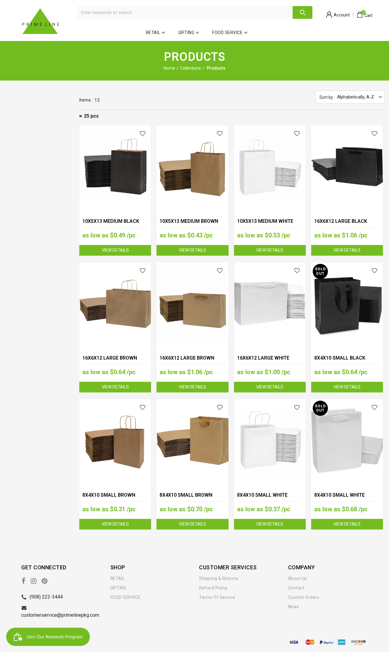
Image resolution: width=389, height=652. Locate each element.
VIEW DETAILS (115, 250)
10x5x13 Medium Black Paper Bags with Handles (115, 224)
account (342, 14)
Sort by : (327, 97)
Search (302, 12)
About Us (297, 578)
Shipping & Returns (218, 578)
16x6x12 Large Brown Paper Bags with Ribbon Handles (190, 362)
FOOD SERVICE (227, 32)
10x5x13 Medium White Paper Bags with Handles (269, 224)
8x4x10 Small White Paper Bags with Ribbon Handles (344, 499)
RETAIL (153, 32)
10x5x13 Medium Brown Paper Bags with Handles (192, 224)
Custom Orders (303, 597)
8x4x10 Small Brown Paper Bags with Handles (115, 498)
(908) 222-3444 (46, 597)
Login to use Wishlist (142, 133)
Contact (296, 587)
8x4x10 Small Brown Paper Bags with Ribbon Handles (190, 499)
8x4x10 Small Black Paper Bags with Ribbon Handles (344, 362)
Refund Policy (213, 587)
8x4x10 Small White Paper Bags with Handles (269, 498)
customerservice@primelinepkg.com (60, 615)
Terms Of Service (217, 597)
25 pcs (91, 116)
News (293, 606)
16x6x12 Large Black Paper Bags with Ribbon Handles (344, 225)
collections (190, 68)
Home (169, 68)
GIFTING (186, 32)
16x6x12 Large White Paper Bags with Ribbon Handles (267, 362)
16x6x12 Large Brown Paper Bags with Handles (115, 361)
